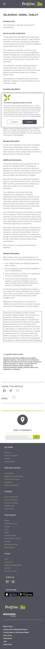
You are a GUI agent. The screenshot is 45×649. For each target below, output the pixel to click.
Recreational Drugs (11, 544)
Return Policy (8, 626)
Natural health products (12, 538)
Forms (6, 529)
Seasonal (7, 453)
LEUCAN (7, 568)
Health (6, 532)
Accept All (30, 122)
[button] (4, 391)
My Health (8, 447)
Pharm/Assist (9, 515)
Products (8, 491)
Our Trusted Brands (11, 500)
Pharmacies (7, 638)
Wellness (7, 459)
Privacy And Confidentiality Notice (15, 629)
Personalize (14, 122)
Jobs (6, 559)
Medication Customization (13, 476)
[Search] (36, 437)
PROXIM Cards (9, 506)
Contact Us (8, 562)
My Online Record (10, 571)
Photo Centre (9, 509)
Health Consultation (11, 485)
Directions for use (10, 523)
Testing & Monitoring (11, 479)
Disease (7, 526)
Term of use (7, 635)
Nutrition (7, 541)
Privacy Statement (36, 116)
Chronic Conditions (11, 456)
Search (6, 520)
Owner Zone (7, 644)
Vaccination (8, 482)
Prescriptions (9, 473)
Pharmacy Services (12, 468)
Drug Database (9, 547)
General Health (9, 462)
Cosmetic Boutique (11, 503)
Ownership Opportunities (13, 565)
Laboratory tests (10, 535)
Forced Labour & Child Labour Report (16, 632)
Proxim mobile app (11, 497)
